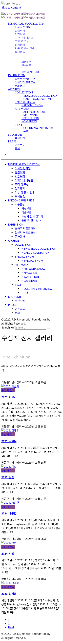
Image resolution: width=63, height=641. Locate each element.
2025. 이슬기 (8, 397)
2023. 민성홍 (8, 594)
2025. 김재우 (8, 441)
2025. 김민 (7, 477)
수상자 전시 (8, 390)
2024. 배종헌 (8, 513)
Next (11, 627)
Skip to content (11, 7)
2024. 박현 (7, 553)
